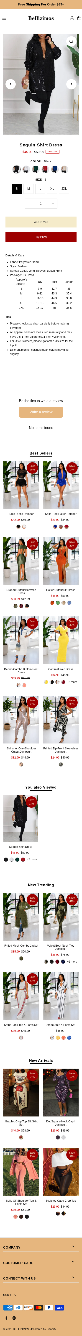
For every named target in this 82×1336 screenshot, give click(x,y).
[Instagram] (14, 1318)
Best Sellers (41, 453)
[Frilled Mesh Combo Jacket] (21, 917)
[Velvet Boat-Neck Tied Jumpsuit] (61, 917)
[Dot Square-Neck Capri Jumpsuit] (61, 1092)
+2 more (72, 682)
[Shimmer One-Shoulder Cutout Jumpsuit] (21, 719)
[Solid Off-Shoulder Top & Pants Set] (21, 1172)
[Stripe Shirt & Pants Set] (61, 996)
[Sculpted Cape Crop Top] (61, 1172)
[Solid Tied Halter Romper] (61, 485)
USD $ (7, 1295)
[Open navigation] (13, 17)
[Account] (72, 18)
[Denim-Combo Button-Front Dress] (21, 640)
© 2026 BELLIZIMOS (16, 1329)
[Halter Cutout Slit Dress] (61, 561)
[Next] (71, 84)
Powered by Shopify (43, 1329)
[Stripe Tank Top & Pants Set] (21, 996)
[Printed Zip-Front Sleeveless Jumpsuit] (61, 719)
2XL (64, 188)
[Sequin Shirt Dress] (20, 818)
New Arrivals (41, 1060)
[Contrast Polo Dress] (61, 640)
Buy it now (41, 237)
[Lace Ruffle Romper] (21, 485)
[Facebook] (6, 1318)
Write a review (41, 412)
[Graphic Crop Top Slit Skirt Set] (21, 1092)
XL (52, 188)
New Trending (41, 885)
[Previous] (10, 84)
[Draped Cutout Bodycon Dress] (21, 561)
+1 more (72, 961)
